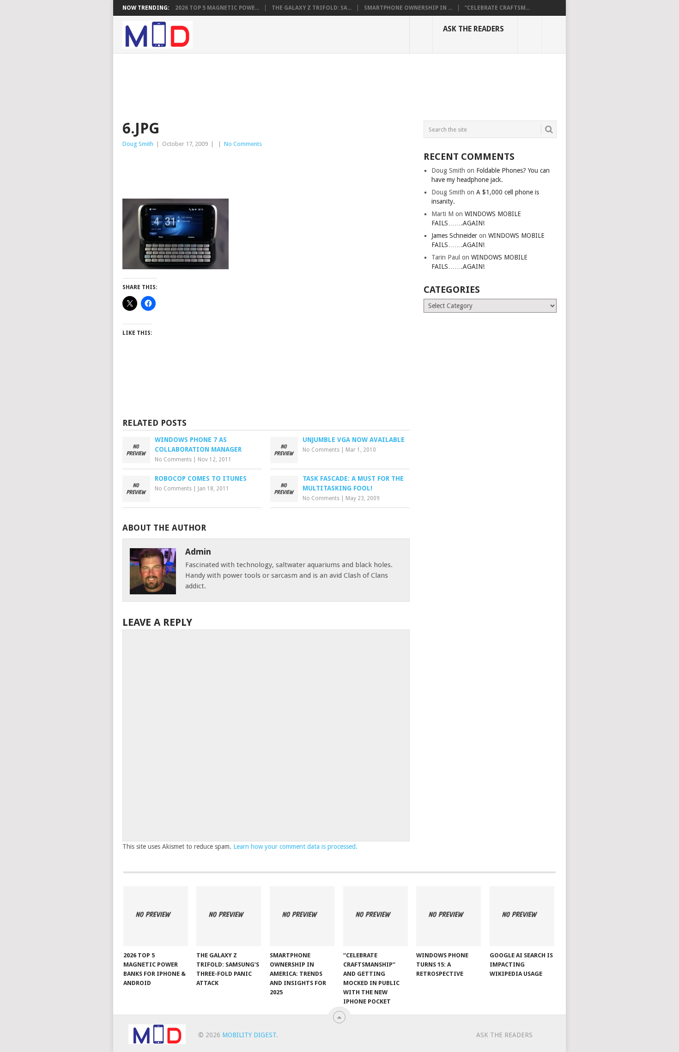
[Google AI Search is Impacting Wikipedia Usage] (522, 916)
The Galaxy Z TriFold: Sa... (312, 8)
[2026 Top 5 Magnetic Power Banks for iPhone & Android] (155, 916)
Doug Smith (137, 143)
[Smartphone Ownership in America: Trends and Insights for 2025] (302, 916)
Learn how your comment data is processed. (295, 846)
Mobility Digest (249, 1035)
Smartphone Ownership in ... (408, 8)
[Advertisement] (290, 85)
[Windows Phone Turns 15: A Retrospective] (448, 916)
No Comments (243, 143)
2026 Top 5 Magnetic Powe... (217, 8)
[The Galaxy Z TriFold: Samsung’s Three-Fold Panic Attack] (228, 916)
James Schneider (454, 235)
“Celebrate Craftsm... (497, 8)
